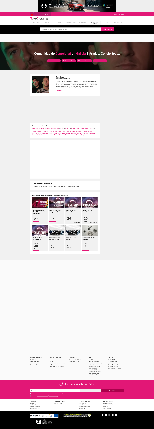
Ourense (73, 133)
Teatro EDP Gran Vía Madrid (95, 371)
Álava (33, 128)
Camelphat (63, 53)
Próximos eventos (55, 60)
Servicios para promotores (84, 406)
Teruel (58, 134)
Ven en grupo (118, 22)
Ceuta (50, 130)
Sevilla (38, 134)
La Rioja (90, 131)
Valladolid (72, 134)
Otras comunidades (69, 60)
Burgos (77, 128)
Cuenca (66, 130)
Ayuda (106, 22)
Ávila (58, 128)
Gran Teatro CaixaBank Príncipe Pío (96, 363)
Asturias (53, 128)
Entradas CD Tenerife (112, 361)
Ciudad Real (55, 130)
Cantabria (91, 128)
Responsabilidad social (35, 408)
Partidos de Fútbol (112, 359)
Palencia (79, 133)
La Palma (84, 131)
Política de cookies (107, 408)
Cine (59, 22)
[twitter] (106, 415)
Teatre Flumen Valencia (35, 361)
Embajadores (82, 408)
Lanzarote (34, 133)
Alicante (43, 128)
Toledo (62, 134)
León (39, 133)
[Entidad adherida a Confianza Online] (77, 416)
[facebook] (102, 415)
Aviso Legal (105, 406)
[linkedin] (112, 415)
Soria (42, 134)
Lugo (46, 133)
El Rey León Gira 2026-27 (74, 361)
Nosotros (32, 403)
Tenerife (53, 134)
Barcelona (67, 128)
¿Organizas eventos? (94, 23)
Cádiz (86, 128)
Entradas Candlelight (34, 363)
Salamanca (92, 133)
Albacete (38, 128)
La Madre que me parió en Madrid (57, 366)
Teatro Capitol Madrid (93, 364)
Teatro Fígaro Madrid (93, 374)
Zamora (78, 134)
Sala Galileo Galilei (34, 359)
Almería (48, 128)
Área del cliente (120, 14)
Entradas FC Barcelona (113, 366)
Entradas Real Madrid (113, 364)
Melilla (59, 133)
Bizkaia (73, 128)
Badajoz (62, 128)
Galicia (81, 53)
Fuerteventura (78, 130)
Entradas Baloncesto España (114, 368)
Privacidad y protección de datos (110, 405)
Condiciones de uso (107, 403)
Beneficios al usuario (34, 405)
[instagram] (109, 415)
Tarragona (47, 134)
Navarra (68, 133)
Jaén (67, 131)
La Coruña (72, 131)
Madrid (50, 133)
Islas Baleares (61, 131)
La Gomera (78, 131)
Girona (90, 130)
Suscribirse (112, 390)
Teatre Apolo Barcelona (94, 373)
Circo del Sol (52, 361)
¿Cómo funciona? (82, 405)
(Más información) (53, 396)
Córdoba (61, 130)
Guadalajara (45, 131)
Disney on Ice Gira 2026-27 (75, 359)
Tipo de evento (83, 22)
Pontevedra (85, 133)
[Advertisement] (77, 37)
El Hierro (71, 130)
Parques (47, 22)
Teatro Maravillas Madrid (94, 366)
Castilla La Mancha (43, 130)
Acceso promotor (82, 403)
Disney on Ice (52, 359)
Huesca (55, 131)
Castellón (34, 130)
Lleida (43, 133)
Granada (39, 131)
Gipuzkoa (85, 130)
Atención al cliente (58, 403)
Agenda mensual (71, 22)
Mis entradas (57, 405)
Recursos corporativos (35, 406)
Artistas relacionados (85, 60)
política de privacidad (42, 396)
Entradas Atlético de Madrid (114, 363)
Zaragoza (83, 134)
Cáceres (82, 128)
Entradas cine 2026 (34, 364)
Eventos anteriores (101, 60)
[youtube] (116, 415)
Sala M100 (91, 359)
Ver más (59, 90)
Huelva (51, 131)
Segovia (34, 134)
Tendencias (36, 22)
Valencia (67, 134)
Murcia (64, 133)
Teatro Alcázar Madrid (93, 368)
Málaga (55, 133)
